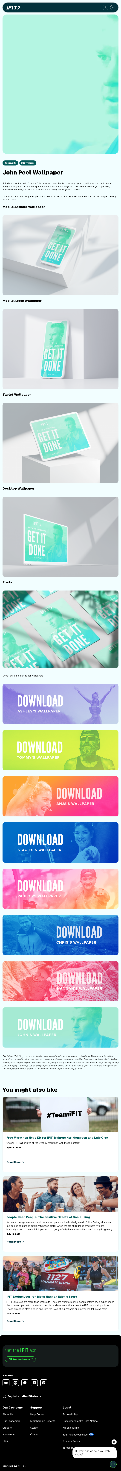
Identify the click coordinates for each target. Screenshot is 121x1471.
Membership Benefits (42, 1421)
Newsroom (9, 1434)
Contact (34, 1434)
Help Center (37, 1414)
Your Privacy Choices (75, 1434)
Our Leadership (11, 1421)
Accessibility (70, 1414)
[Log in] (105, 7)
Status (34, 1427)
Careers (7, 1427)
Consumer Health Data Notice (80, 1421)
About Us (8, 1414)
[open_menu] (112, 7)
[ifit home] (12, 7)
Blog (5, 1441)
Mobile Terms (71, 1427)
